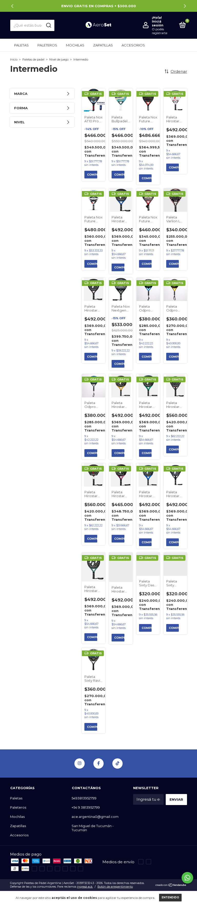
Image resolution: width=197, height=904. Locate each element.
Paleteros (47, 45)
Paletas (21, 45)
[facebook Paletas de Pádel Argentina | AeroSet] (98, 763)
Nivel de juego (58, 59)
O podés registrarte (159, 31)
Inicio (13, 59)
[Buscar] (48, 25)
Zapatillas (103, 45)
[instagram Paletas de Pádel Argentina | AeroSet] (79, 763)
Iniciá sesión (157, 23)
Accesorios (133, 45)
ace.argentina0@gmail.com (95, 817)
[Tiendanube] (171, 885)
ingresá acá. (85, 886)
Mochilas (75, 45)
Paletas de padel (33, 59)
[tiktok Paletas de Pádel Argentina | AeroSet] (117, 763)
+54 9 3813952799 (86, 807)
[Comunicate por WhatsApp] (187, 877)
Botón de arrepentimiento (115, 886)
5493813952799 (84, 798)
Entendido (170, 897)
